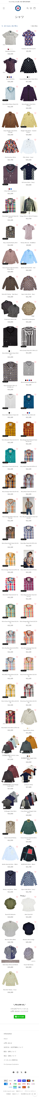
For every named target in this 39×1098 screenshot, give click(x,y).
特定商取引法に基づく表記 (27, 1094)
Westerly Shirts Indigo (28, 939)
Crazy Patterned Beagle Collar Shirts (28, 811)
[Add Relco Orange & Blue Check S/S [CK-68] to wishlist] (17, 499)
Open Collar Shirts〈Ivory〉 (28, 889)
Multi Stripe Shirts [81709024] (10, 964)
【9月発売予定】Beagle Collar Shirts (29, 758)
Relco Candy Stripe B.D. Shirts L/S (28, 350)
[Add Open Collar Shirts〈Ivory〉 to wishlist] (35, 872)
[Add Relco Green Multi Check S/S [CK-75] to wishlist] (17, 604)
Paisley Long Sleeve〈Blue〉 (10, 889)
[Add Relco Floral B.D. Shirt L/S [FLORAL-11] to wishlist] (17, 362)
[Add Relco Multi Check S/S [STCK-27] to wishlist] (35, 449)
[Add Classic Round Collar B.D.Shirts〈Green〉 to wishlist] (35, 820)
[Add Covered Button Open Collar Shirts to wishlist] (35, 59)
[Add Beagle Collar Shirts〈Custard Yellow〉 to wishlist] (35, 113)
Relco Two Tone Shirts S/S (28, 415)
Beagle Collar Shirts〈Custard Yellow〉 (28, 131)
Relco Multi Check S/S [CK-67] (28, 491)
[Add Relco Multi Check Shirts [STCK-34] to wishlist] (17, 710)
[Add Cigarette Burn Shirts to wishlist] (35, 710)
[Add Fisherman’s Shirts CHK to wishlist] (17, 301)
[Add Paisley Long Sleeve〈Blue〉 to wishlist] (17, 872)
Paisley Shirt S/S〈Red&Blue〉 (29, 242)
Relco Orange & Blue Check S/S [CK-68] (10, 517)
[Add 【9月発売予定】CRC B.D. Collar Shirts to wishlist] (17, 738)
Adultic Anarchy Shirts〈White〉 (10, 864)
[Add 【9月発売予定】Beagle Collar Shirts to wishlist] (35, 738)
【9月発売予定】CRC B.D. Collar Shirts (10, 756)
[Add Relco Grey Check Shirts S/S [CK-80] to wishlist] (35, 683)
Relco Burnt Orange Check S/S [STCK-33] (28, 648)
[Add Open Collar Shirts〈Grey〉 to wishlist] (35, 276)
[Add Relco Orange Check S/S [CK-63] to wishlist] (17, 474)
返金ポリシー (19, 1091)
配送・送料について (10, 1051)
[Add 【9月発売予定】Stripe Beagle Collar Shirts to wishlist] (17, 767)
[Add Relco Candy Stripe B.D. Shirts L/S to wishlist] (35, 327)
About (6, 1039)
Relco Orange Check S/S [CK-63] (10, 491)
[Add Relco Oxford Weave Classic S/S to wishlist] (17, 394)
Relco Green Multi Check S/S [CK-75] (10, 622)
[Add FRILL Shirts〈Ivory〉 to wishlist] (35, 139)
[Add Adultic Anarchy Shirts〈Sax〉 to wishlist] (35, 250)
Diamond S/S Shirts (10, 51)
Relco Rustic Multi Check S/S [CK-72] (10, 543)
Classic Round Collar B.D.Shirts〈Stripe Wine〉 (10, 268)
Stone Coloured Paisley (10, 837)
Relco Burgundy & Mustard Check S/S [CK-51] (28, 440)
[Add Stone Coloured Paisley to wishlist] (17, 820)
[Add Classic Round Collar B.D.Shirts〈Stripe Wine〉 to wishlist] (17, 250)
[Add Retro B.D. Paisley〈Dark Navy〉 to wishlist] (17, 276)
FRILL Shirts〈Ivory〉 (28, 157)
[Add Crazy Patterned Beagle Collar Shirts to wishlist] (35, 793)
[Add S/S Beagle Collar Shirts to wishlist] (17, 793)
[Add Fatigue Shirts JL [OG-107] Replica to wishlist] (35, 198)
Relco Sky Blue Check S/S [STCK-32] (10, 648)
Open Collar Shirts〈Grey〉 (28, 294)
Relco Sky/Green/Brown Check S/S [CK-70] (28, 517)
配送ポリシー (16, 1094)
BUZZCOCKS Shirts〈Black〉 (28, 864)
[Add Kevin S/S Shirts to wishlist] (17, 59)
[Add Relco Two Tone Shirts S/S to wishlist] (35, 394)
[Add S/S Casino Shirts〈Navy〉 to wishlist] (35, 165)
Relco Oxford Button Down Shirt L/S (10, 353)
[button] (4, 8)
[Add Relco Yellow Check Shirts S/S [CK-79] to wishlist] (17, 683)
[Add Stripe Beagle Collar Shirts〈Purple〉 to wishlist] (35, 86)
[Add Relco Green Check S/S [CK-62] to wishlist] (17, 449)
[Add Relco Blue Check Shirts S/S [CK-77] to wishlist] (17, 657)
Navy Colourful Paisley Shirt (10, 242)
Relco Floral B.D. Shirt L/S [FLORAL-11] (10, 386)
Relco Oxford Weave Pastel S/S (10, 104)
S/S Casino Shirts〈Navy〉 (29, 182)
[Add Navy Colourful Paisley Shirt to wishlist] (17, 225)
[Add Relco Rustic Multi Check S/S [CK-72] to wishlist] (17, 525)
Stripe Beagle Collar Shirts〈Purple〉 (28, 104)
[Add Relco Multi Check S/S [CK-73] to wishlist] (17, 577)
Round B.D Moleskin (10, 914)
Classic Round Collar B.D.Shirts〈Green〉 (29, 838)
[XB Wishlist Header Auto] (31, 8)
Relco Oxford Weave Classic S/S (10, 415)
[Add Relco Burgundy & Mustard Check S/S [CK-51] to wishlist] (35, 422)
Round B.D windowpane (28, 319)
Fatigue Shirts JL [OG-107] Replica (28, 216)
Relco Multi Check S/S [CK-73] (10, 594)
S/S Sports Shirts (28, 784)
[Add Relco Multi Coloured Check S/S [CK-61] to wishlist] (17, 198)
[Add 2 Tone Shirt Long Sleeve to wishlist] (17, 165)
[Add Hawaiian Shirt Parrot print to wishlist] (35, 31)
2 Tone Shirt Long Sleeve (10, 191)
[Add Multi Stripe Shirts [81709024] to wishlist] (17, 947)
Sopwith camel (10, 1091)
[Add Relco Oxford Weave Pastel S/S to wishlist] (17, 86)
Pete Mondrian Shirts (10, 157)
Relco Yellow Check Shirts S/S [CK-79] (10, 701)
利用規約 (8, 1094)
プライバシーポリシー (30, 1091)
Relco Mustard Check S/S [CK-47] (10, 440)
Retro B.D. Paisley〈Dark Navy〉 (10, 294)
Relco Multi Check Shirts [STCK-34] (10, 727)
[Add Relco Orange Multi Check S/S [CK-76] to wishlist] (35, 604)
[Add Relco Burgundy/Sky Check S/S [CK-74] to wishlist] (35, 577)
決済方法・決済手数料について (13, 1047)
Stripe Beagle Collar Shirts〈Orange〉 (10, 131)
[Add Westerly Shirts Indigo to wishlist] (35, 922)
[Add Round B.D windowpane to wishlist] (35, 301)
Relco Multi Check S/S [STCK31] (29, 569)
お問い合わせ (8, 1043)
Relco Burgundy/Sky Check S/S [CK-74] (29, 595)
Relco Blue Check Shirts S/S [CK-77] (10, 675)
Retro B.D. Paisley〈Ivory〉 (10, 989)
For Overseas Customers (11, 1064)
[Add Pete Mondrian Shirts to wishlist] (17, 139)
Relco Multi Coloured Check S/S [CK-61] (10, 216)
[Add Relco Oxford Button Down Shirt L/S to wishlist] (17, 327)
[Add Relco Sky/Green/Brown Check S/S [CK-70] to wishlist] (35, 499)
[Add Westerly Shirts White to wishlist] (17, 922)
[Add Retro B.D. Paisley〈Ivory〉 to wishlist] (17, 972)
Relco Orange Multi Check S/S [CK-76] (28, 622)
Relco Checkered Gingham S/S (28, 382)
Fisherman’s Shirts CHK (10, 319)
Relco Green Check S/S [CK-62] (10, 466)
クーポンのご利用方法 (11, 1060)
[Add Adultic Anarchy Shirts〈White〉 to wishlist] (17, 846)
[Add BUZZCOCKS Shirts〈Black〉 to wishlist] (35, 846)
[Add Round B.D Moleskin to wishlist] (17, 897)
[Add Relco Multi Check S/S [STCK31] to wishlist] (35, 552)
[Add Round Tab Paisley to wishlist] (35, 947)
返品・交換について (10, 1056)
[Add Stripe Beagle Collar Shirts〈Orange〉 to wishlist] (17, 113)
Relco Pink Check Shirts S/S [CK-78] (28, 675)
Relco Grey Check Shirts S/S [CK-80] (28, 701)
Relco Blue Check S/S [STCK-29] (29, 543)
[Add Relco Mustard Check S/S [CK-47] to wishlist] (17, 422)
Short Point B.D (29, 914)
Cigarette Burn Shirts (28, 730)
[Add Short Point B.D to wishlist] (35, 897)
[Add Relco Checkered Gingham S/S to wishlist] (35, 362)
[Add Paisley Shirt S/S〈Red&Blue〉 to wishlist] (35, 225)
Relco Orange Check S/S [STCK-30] (10, 569)
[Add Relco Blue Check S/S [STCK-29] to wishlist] (35, 525)
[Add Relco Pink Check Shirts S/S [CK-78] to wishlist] (35, 657)
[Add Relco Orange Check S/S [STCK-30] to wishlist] (17, 552)
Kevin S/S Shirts (10, 79)
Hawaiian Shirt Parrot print (29, 48)
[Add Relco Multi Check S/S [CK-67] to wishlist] (35, 474)
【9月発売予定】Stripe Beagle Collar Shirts (10, 785)
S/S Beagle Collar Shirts (10, 811)
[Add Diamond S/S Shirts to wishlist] (17, 31)
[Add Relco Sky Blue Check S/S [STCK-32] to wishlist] (17, 630)
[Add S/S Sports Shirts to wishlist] (35, 767)
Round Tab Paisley (28, 964)
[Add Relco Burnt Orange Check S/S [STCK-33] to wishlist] (35, 630)
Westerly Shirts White (10, 939)
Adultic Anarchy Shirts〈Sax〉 (28, 267)
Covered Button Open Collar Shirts (29, 79)
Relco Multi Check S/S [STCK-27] (28, 466)
